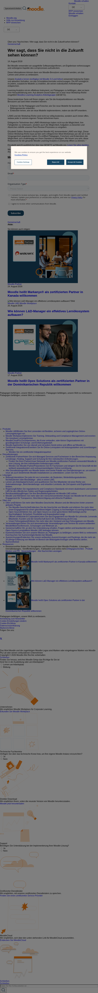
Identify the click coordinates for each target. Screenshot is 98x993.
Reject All (55, 162)
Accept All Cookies (75, 162)
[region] (49, 157)
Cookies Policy (21, 155)
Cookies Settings (23, 162)
